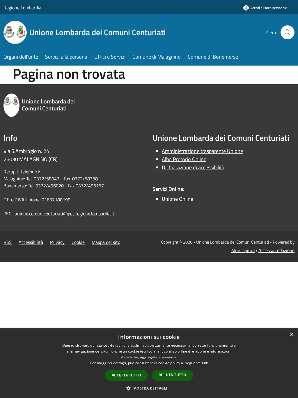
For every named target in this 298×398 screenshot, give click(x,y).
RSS (7, 242)
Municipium (243, 250)
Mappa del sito (106, 242)
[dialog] (149, 363)
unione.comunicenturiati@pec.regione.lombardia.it (64, 213)
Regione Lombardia (22, 7)
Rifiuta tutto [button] (172, 374)
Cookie (78, 242)
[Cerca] (288, 32)
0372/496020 (50, 185)
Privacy (57, 242)
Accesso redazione (276, 250)
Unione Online (177, 199)
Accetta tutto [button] (126, 375)
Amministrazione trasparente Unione (202, 151)
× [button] (291, 334)
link (205, 362)
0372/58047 (46, 178)
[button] (149, 388)
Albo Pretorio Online (184, 159)
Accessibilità (31, 242)
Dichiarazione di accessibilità (193, 167)
